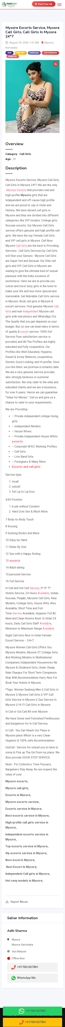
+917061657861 (35, 1011)
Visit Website (19, 951)
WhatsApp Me (26, 978)
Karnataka (11, 47)
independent (30, 311)
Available (43, 593)
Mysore (49, 42)
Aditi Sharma (17, 931)
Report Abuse (19, 901)
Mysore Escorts (15, 190)
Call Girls (25, 154)
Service (34, 588)
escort (24, 331)
